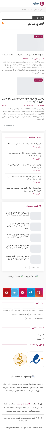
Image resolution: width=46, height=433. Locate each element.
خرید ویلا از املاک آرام (36, 314)
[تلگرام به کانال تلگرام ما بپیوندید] (31, 292)
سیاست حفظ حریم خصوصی (17, 411)
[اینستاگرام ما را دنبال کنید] (39, 292)
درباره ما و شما (9, 404)
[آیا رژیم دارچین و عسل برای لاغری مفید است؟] (30, 42)
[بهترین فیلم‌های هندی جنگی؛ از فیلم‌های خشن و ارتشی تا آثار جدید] (35, 216)
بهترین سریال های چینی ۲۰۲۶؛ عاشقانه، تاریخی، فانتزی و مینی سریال (24, 178)
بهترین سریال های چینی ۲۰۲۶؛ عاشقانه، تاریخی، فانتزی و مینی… (17, 235)
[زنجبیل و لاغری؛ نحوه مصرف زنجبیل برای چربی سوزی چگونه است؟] (30, 86)
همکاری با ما (37, 407)
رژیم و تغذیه (38, 36)
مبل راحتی (17, 310)
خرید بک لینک (7, 310)
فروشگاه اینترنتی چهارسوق (20, 314)
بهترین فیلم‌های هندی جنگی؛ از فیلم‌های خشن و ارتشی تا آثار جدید (24, 154)
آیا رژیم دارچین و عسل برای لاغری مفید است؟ (23, 55)
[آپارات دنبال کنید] (23, 292)
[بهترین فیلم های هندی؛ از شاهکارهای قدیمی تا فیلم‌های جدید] (35, 227)
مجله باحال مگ (38, 318)
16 (3, 105)
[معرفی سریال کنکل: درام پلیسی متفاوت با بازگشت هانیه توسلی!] (35, 249)
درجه (40, 335)
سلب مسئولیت (34, 411)
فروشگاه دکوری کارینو (29, 310)
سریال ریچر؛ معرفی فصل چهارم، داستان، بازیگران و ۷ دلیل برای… (17, 257)
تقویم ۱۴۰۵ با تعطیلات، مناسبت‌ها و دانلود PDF (24, 144)
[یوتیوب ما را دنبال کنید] (7, 292)
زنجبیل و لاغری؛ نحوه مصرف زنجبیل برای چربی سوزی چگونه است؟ (23, 100)
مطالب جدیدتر (8, 125)
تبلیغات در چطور (22, 404)
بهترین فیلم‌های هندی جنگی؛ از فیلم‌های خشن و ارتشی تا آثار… (17, 213)
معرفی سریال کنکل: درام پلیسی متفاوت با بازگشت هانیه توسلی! (17, 246)
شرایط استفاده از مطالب (12, 407)
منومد (39, 339)
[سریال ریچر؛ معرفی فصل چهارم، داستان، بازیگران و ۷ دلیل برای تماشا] (35, 259)
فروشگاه (36, 404)
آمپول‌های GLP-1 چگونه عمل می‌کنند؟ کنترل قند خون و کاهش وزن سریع (24, 189)
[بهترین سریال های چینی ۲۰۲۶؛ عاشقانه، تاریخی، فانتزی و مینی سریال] (35, 238)
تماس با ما (27, 407)
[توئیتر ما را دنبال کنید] (15, 292)
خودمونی (40, 310)
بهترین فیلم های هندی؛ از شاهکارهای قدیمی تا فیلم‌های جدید (24, 166)
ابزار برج (28, 318)
